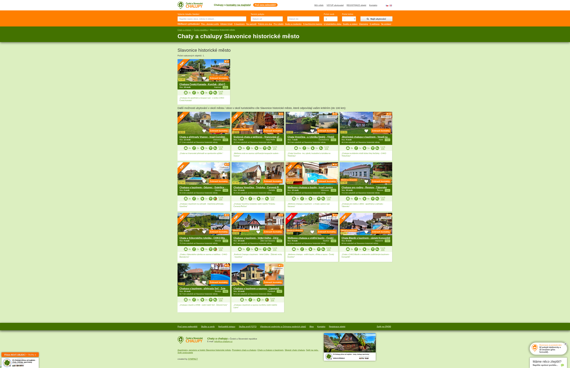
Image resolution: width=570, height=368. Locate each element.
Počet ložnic (347, 14)
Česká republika (201, 30)
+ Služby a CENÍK (20, 355)
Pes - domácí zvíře (210, 24)
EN (390, 5)
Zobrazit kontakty (219, 78)
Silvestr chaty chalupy (295, 350)
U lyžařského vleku (332, 24)
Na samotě (251, 24)
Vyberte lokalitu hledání (188, 14)
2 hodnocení (224, 64)
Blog (311, 326)
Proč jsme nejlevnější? (265, 5)
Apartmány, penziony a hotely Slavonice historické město (204, 350)
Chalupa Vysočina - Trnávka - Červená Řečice (259, 187)
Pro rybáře (279, 24)
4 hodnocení (332, 167)
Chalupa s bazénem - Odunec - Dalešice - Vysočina (207, 187)
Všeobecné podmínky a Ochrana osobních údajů (283, 326)
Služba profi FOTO (247, 326)
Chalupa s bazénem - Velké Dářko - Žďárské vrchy (261, 238)
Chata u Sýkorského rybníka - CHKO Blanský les (206, 238)
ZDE (221, 93)
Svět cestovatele (185, 352)
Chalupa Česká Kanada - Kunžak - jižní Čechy (205, 84)
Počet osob (329, 14)
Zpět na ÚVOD (384, 326)
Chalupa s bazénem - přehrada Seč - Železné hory (207, 288)
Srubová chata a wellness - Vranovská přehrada (260, 137)
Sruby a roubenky (293, 24)
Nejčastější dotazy (226, 326)
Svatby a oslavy (350, 24)
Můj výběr (319, 5)
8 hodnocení (332, 218)
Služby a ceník (208, 326)
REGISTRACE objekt (356, 5)
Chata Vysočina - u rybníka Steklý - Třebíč (311, 137)
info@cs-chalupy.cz (223, 341)
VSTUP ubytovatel (335, 5)
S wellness (375, 24)
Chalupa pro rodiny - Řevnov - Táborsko (364, 187)
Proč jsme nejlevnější (187, 326)
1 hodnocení (278, 117)
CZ (387, 5)
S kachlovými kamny (312, 24)
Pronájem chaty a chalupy (244, 350)
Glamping (363, 24)
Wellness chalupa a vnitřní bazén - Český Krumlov (316, 238)
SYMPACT (193, 359)
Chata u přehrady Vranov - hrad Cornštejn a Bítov (207, 137)
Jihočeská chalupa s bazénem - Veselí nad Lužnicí (370, 137)
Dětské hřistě (226, 24)
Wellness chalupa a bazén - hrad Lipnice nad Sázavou (318, 187)
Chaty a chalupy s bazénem (270, 350)
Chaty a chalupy (184, 30)
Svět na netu (312, 350)
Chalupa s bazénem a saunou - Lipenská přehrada (261, 288)
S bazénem (239, 24)
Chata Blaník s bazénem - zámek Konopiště (366, 238)
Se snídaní (386, 24)
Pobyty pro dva (265, 24)
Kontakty (373, 5)
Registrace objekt (337, 326)
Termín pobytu (257, 14)
